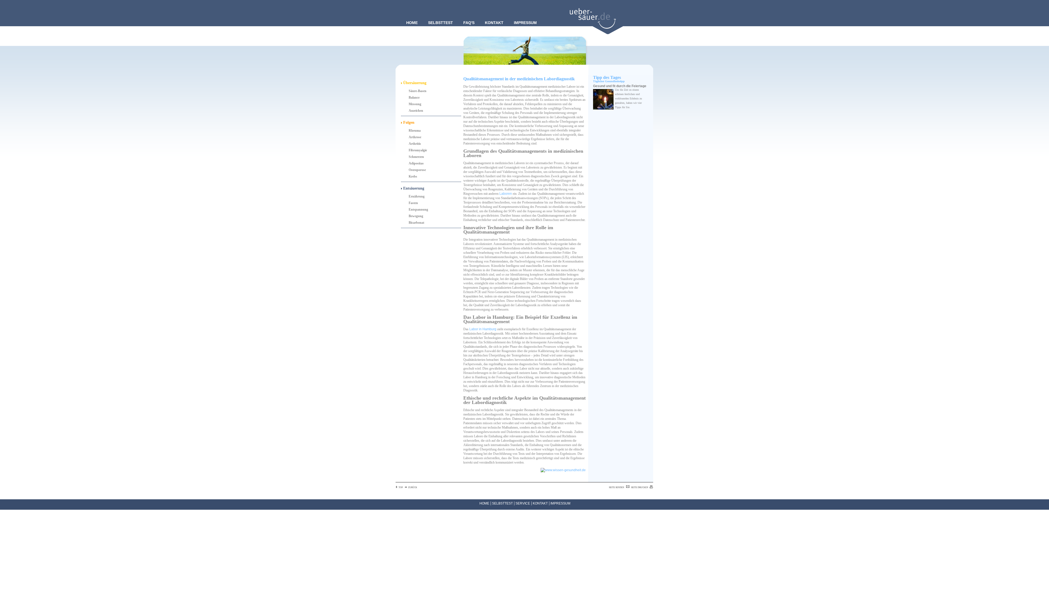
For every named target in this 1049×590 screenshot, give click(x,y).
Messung (415, 104)
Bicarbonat (416, 223)
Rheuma (415, 130)
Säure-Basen (417, 91)
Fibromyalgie (418, 150)
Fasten (413, 203)
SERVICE (522, 503)
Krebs (413, 176)
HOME (484, 503)
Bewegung (416, 216)
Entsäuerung (413, 188)
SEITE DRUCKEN (639, 487)
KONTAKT (540, 503)
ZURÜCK (412, 487)
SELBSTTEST (502, 503)
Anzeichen (416, 111)
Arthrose (415, 137)
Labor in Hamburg (482, 329)
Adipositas (416, 163)
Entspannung (418, 209)
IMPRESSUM (560, 503)
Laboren (505, 194)
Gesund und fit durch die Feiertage (619, 86)
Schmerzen (416, 157)
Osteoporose (417, 170)
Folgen (408, 122)
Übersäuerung (414, 83)
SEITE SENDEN (616, 487)
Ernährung (417, 196)
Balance (414, 97)
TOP (401, 487)
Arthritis (415, 144)
